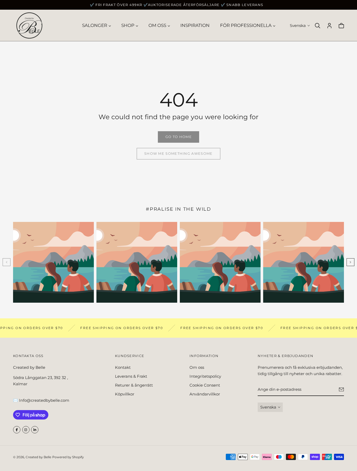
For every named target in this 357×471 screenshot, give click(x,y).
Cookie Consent (204, 385)
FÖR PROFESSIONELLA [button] (246, 25)
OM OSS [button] (157, 25)
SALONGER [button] (94, 25)
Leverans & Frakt (131, 376)
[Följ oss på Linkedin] (34, 429)
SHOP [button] (127, 25)
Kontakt (123, 367)
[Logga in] (329, 25)
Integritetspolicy (205, 376)
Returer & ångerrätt (134, 385)
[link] (178, 137)
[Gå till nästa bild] (350, 262)
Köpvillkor (124, 394)
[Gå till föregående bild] (6, 262)
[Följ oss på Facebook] (16, 429)
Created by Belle (38, 457)
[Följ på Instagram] (26, 429)
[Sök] (317, 25)
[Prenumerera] (341, 390)
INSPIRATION (195, 25)
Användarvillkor (204, 394)
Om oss (196, 367)
